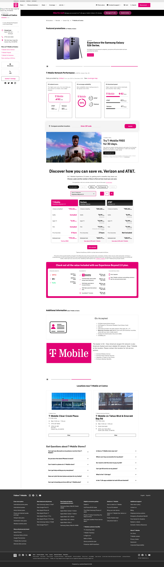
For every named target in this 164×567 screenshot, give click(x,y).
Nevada (58, 20)
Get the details (92, 50)
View (68, 435)
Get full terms (89, 56)
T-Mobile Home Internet (8, 49)
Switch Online (125, 13)
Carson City (66, 20)
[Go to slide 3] (111, 67)
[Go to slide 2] (84, 67)
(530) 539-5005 (102, 426)
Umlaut (61, 78)
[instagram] (15, 83)
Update (130, 126)
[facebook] (5, 83)
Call (10, 72)
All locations (49, 20)
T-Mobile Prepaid (6, 52)
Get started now (109, 153)
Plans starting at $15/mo (8, 58)
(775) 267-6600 (55, 423)
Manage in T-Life (111, 13)
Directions (10, 65)
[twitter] (9, 83)
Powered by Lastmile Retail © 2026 (82, 564)
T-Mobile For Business (7, 55)
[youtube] (12, 83)
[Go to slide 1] (56, 67)
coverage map (92, 78)
